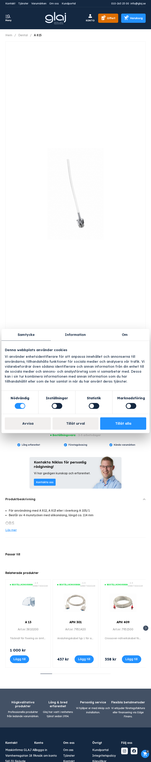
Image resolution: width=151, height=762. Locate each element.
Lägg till (19, 659)
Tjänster (23, 3)
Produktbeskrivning (20, 499)
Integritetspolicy (104, 755)
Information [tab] (75, 335)
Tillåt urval (75, 423)
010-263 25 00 (120, 3)
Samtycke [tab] (26, 335)
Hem (8, 35)
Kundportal (69, 3)
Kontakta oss (44, 482)
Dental (23, 35)
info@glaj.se (138, 3)
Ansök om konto (45, 755)
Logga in (40, 750)
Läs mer (11, 530)
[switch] (57, 406)
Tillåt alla (123, 423)
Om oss (54, 3)
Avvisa (28, 423)
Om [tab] (125, 335)
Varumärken (38, 3)
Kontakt (10, 3)
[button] (145, 628)
